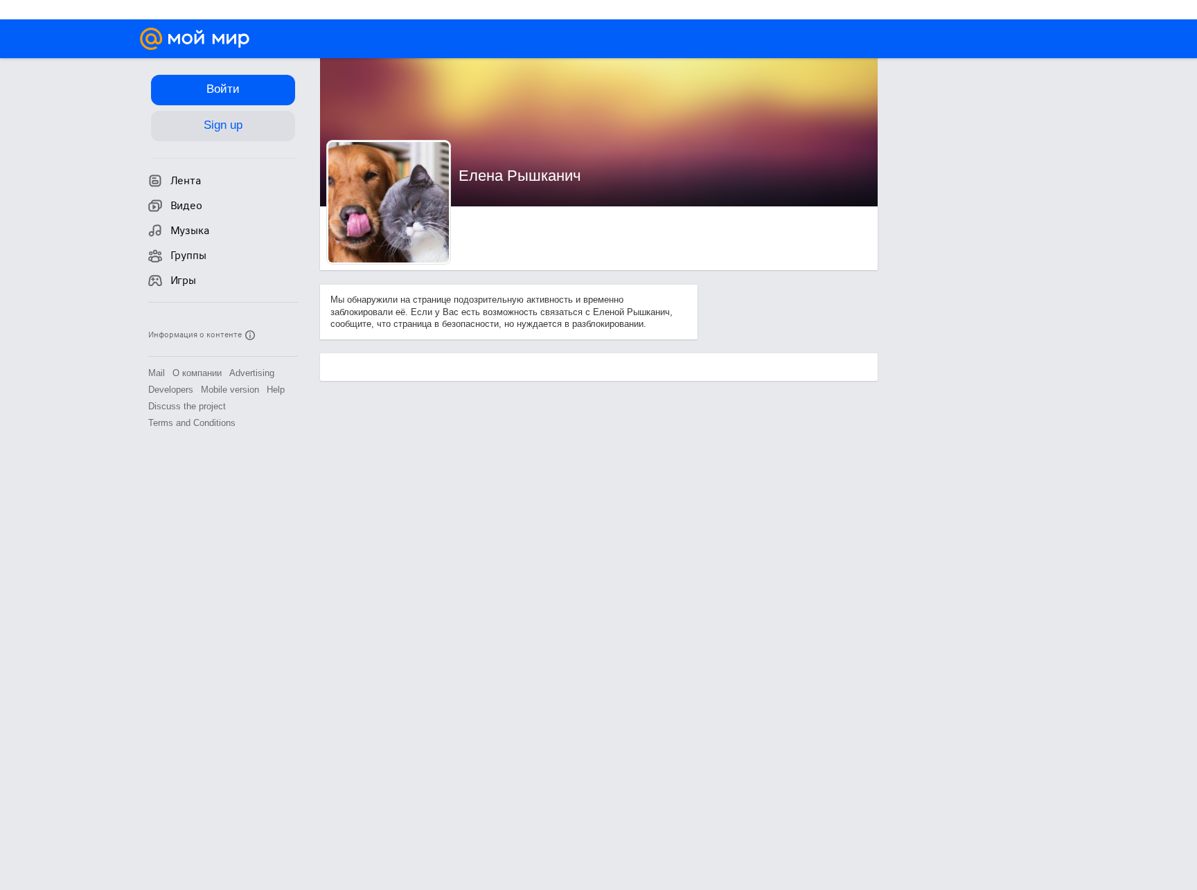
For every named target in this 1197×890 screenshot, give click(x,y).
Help (276, 389)
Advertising (251, 373)
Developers (170, 389)
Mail (156, 373)
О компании (197, 373)
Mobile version (230, 389)
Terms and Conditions (192, 423)
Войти (223, 89)
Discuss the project (187, 406)
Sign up (223, 125)
